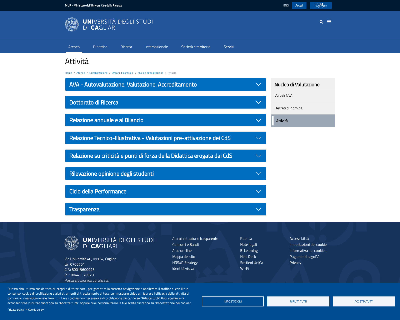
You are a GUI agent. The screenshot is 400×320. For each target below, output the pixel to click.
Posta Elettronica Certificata (87, 280)
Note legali (248, 244)
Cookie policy (36, 310)
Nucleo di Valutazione (150, 73)
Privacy (295, 262)
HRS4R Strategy (185, 262)
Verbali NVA (283, 95)
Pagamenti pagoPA (305, 256)
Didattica (100, 47)
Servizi (229, 47)
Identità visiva (183, 268)
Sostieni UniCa (251, 262)
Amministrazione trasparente (195, 238)
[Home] (108, 24)
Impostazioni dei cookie (308, 244)
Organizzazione (98, 73)
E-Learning (249, 250)
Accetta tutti (364, 301)
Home (68, 73)
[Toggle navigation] (330, 22)
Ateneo (74, 47)
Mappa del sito (183, 256)
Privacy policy (16, 310)
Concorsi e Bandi (185, 244)
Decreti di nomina (288, 108)
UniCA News (320, 5)
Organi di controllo (123, 73)
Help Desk (248, 256)
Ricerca (126, 47)
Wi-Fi (244, 268)
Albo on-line (182, 250)
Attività (282, 121)
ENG (286, 5)
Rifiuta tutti (298, 301)
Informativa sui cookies (308, 250)
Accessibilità (299, 238)
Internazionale (156, 47)
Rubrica (246, 238)
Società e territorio (195, 47)
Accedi (299, 5)
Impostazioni (233, 301)
